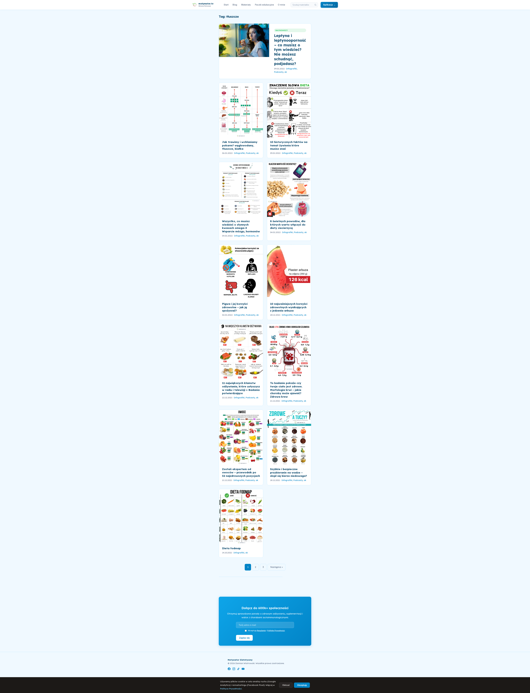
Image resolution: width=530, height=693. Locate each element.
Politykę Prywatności (276, 630)
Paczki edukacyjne (264, 4)
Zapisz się (244, 638)
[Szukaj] (315, 5)
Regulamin (261, 630)
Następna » (276, 567)
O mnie (281, 4)
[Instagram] (233, 669)
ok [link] (285, 72)
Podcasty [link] (278, 72)
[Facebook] (229, 669)
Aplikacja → (329, 4)
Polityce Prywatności (231, 688)
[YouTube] (243, 669)
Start (226, 4)
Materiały (246, 4)
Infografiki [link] (291, 68)
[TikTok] (238, 669)
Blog (235, 4)
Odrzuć (286, 685)
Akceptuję (302, 685)
